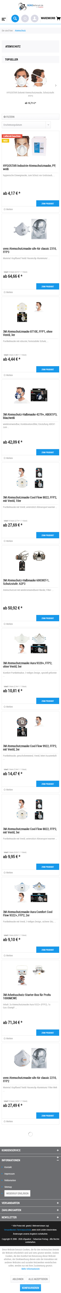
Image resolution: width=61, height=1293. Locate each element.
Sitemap (8, 1186)
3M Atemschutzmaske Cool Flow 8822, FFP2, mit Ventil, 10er (30, 499)
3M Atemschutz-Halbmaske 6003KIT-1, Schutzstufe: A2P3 (26, 582)
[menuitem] (3, 18)
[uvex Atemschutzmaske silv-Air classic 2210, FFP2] (30, 1058)
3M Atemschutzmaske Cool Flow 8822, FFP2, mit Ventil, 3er (30, 830)
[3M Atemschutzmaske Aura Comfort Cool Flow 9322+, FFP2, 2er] (30, 892)
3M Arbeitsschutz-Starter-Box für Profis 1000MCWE (27, 996)
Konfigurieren (30, 1287)
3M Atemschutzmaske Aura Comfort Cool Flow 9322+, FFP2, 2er (27, 913)
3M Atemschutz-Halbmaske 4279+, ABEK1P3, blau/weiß (30, 416)
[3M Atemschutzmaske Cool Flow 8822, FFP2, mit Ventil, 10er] (30, 478)
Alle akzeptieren (38, 1279)
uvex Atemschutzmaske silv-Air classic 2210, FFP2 (29, 1079)
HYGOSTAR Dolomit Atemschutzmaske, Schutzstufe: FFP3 (30, 94)
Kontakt (8, 1167)
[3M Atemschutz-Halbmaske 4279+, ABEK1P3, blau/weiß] (30, 395)
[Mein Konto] (34, 18)
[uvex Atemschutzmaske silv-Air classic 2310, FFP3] (30, 229)
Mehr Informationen (31, 1268)
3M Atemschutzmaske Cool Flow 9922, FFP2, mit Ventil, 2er (30, 747)
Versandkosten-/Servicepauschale (17, 1229)
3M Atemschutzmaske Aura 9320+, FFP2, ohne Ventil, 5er (27, 664)
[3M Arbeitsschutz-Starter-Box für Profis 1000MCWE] (30, 975)
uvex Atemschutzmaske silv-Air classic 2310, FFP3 (29, 250)
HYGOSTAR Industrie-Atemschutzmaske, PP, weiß (29, 167)
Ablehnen (18, 1279)
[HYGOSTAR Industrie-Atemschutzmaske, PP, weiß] (30, 146)
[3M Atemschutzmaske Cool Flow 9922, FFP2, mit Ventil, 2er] (30, 726)
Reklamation (10, 1180)
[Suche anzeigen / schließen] (15, 18)
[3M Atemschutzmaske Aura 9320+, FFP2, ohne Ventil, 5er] (30, 643)
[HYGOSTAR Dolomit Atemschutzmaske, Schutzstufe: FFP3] (30, 77)
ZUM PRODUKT (48, 203)
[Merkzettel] (25, 18)
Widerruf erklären (17, 1193)
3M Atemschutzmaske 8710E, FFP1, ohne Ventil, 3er (27, 333)
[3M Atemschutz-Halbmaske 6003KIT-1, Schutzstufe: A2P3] (30, 561)
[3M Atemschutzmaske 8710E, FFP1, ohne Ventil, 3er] (30, 312)
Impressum (9, 1173)
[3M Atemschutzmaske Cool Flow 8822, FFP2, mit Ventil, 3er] (30, 809)
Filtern (10, 116)
